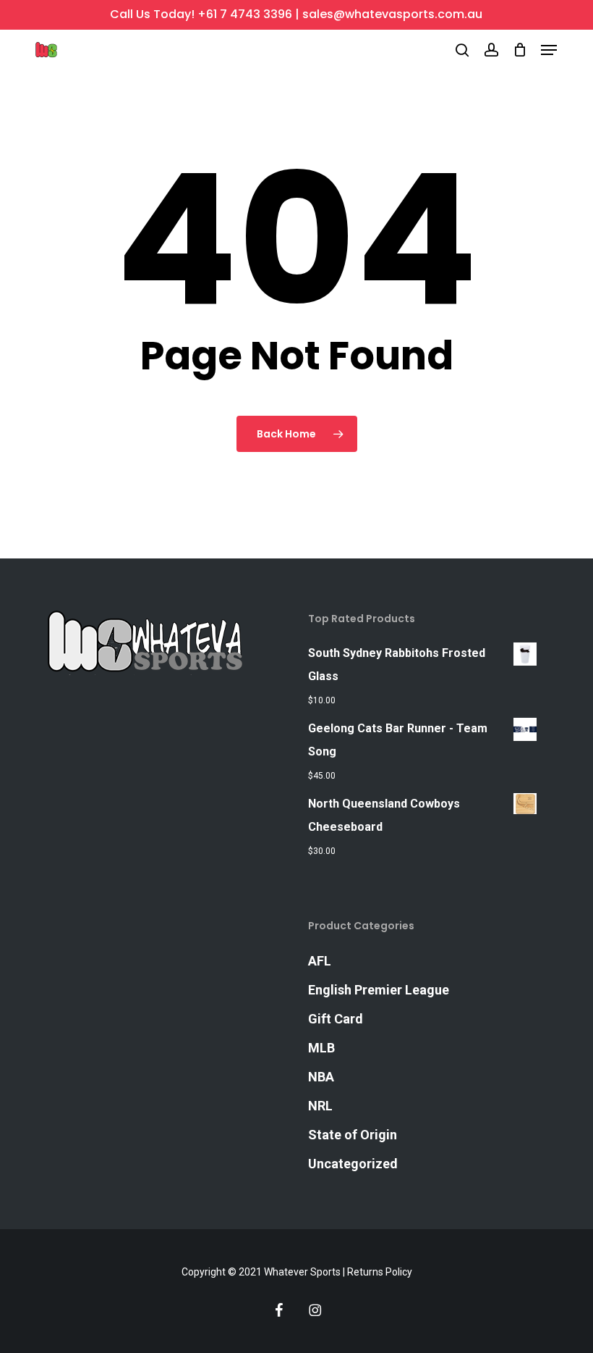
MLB (321, 1047)
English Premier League (378, 989)
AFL (319, 960)
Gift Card (335, 1018)
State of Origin (352, 1134)
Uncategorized (353, 1163)
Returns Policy (379, 1272)
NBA (321, 1076)
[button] (549, 50)
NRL (320, 1105)
